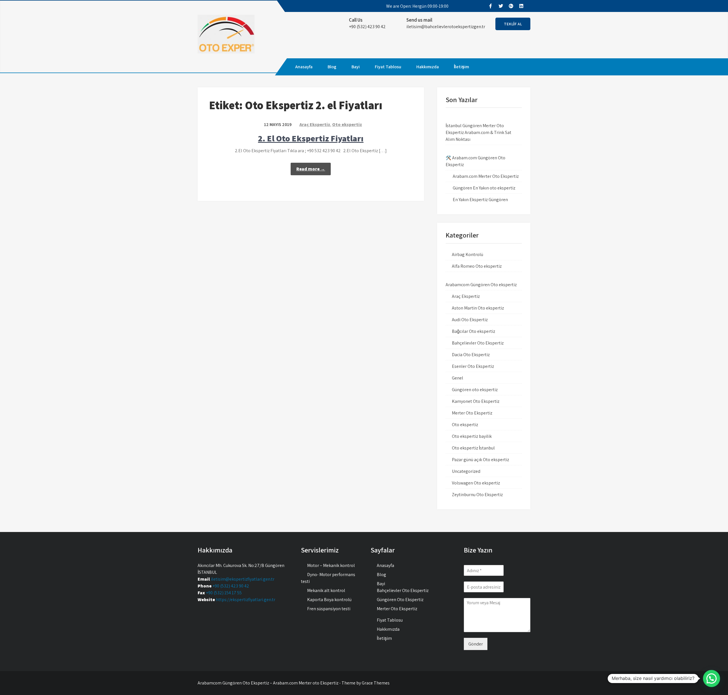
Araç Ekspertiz (314, 124)
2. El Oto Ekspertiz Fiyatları (310, 138)
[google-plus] (510, 6)
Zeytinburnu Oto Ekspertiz (477, 495)
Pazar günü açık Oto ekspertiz (480, 460)
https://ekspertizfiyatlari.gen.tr (245, 600)
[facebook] (490, 6)
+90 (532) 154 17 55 (224, 593)
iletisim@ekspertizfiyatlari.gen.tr (242, 579)
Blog (332, 67)
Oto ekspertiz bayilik (472, 436)
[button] (711, 678)
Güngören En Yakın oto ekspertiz (484, 188)
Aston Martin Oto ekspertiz (478, 308)
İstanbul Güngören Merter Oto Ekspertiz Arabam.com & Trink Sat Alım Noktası (478, 132)
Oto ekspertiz (347, 124)
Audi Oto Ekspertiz (470, 320)
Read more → (310, 169)
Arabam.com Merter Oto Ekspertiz (486, 176)
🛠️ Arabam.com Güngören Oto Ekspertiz (475, 161)
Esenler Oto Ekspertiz (473, 366)
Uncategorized (466, 471)
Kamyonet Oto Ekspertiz (475, 401)
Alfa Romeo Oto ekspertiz (477, 266)
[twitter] (500, 6)
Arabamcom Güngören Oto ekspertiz (481, 285)
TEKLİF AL (513, 23)
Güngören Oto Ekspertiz (400, 600)
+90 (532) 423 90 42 (230, 586)
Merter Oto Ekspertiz (472, 413)
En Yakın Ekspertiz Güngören (480, 200)
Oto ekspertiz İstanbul (473, 448)
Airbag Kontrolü (467, 254)
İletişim (461, 67)
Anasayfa (304, 67)
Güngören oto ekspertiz (475, 390)
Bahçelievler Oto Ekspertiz (478, 343)
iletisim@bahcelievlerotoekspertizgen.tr (445, 27)
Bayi (355, 67)
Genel (457, 378)
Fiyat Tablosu (388, 67)
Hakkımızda (427, 67)
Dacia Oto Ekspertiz (471, 355)
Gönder (475, 644)
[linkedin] (521, 6)
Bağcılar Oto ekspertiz (473, 331)
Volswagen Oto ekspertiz (476, 483)
